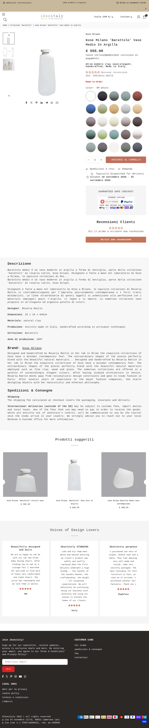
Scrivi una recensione (116, 239)
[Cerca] (5, 19)
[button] (104, 17)
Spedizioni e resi (101, 169)
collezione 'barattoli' (21, 25)
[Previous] (20, 65)
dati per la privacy (14, 689)
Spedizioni (112, 55)
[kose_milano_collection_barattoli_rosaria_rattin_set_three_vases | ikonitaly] (9, 64)
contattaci (81, 657)
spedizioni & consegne (88, 649)
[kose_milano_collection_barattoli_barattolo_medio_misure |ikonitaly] (9, 51)
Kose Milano (93, 34)
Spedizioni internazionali (18, 3)
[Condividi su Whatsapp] (52, 102)
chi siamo (80, 645)
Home (5, 25)
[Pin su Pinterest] (37, 102)
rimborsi (7, 701)
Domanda (126, 169)
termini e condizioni (15, 697)
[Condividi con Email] (57, 102)
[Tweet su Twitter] (31, 102)
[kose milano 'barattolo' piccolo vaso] (25, 474)
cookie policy (10, 693)
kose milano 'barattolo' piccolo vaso (25, 501)
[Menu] (3, 14)
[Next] (75, 65)
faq (76, 653)
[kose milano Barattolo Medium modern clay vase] (8, 38)
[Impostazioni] (139, 17)
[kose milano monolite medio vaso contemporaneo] (123, 474)
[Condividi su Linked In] (42, 102)
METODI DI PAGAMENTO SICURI (132, 3)
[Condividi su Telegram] (47, 102)
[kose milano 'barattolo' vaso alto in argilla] (74, 474)
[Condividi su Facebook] (26, 102)
